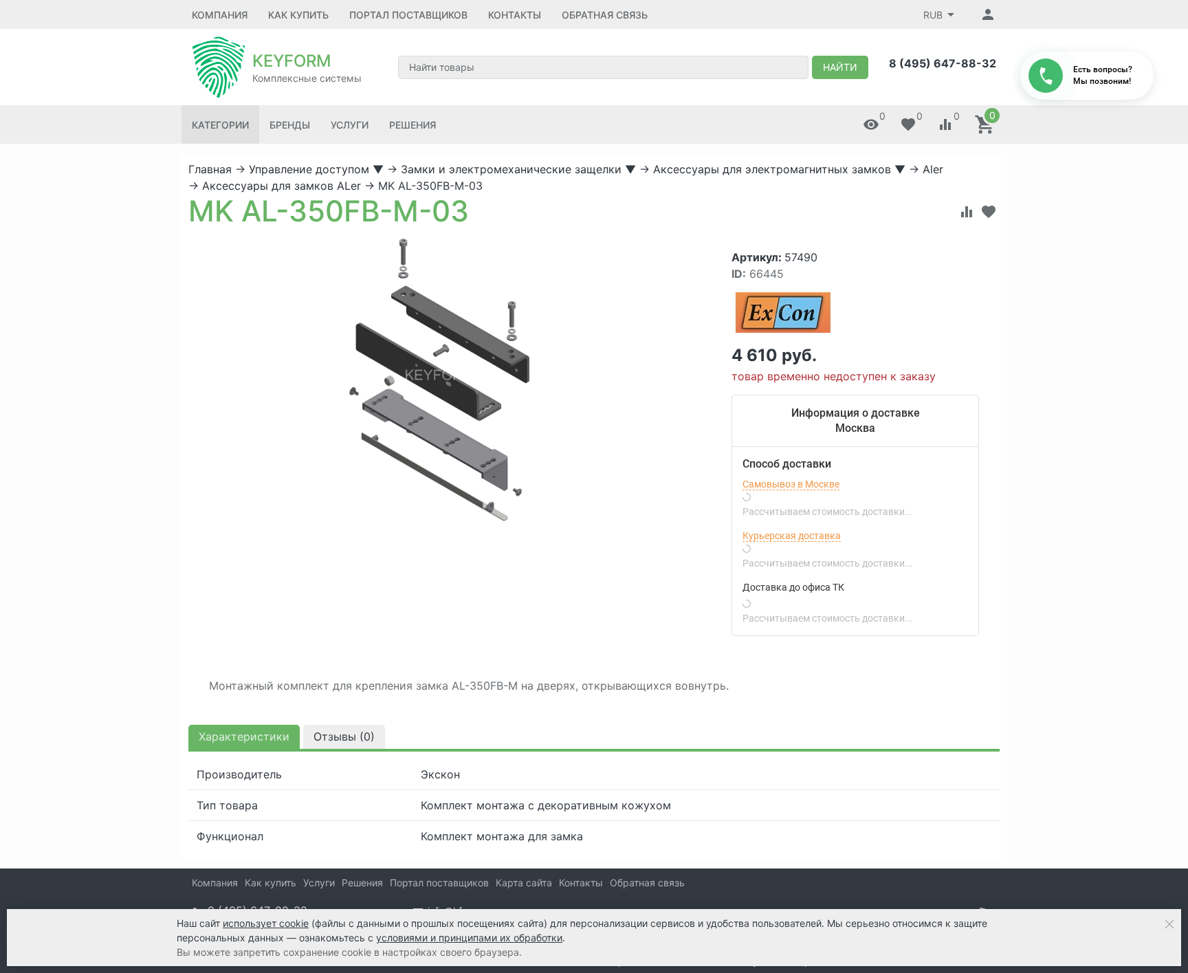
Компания (220, 15)
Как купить (298, 15)
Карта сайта (524, 882)
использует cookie (266, 923)
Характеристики (244, 736)
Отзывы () (344, 736)
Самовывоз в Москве (790, 484)
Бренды (290, 125)
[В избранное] (989, 212)
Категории (220, 125)
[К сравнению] (967, 212)
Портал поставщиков (408, 15)
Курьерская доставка (791, 535)
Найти (840, 67)
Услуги (349, 125)
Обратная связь (605, 15)
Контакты (514, 15)
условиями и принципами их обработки (469, 937)
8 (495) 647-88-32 (942, 63)
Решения (412, 125)
